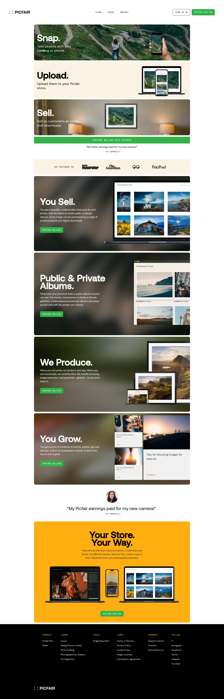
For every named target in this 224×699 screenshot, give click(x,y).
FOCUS (111, 12)
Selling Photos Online (71, 645)
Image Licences (124, 654)
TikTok (175, 654)
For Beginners (67, 659)
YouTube (176, 663)
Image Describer (101, 641)
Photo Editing (67, 650)
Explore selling (112, 614)
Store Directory (156, 650)
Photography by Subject (73, 654)
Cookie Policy (123, 650)
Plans (99, 12)
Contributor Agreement (128, 659)
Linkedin (176, 659)
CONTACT (124, 12)
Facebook (176, 650)
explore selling (52, 230)
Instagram (177, 645)
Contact (152, 645)
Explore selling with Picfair (112, 140)
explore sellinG (203, 12)
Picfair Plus (48, 641)
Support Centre (156, 641)
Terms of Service (125, 641)
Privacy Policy (124, 645)
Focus (64, 641)
